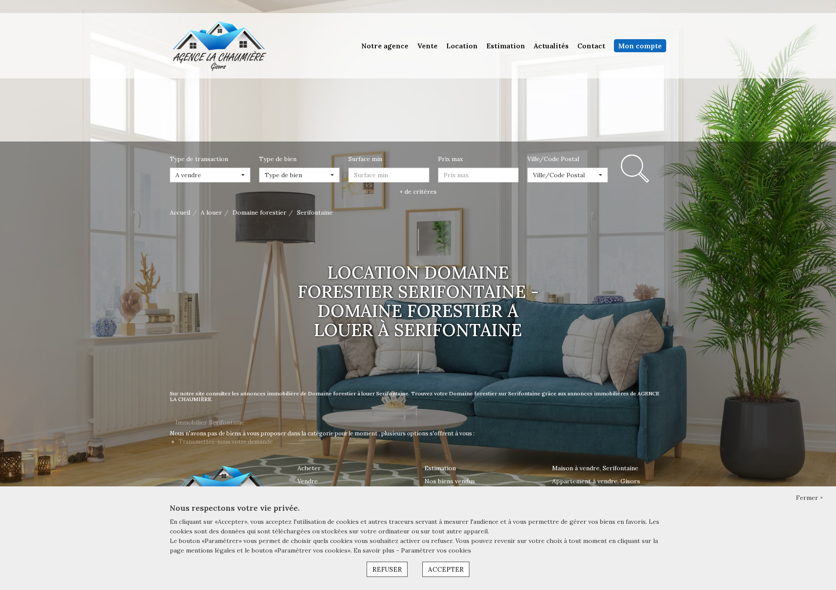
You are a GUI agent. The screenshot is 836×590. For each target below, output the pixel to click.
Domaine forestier (260, 212)
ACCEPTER (446, 569)
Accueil (180, 212)
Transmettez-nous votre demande (226, 441)
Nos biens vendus (450, 481)
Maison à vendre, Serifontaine (595, 468)
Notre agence (384, 45)
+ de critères (418, 192)
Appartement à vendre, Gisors (596, 481)
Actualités (551, 45)
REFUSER (387, 569)
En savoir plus (375, 550)
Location (462, 45)
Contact (591, 45)
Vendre (307, 481)
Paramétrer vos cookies (436, 550)
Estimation (505, 45)
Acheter (309, 468)
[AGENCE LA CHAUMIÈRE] (218, 45)
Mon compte (640, 45)
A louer (211, 212)
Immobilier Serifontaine (210, 422)
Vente (427, 45)
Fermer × (809, 498)
